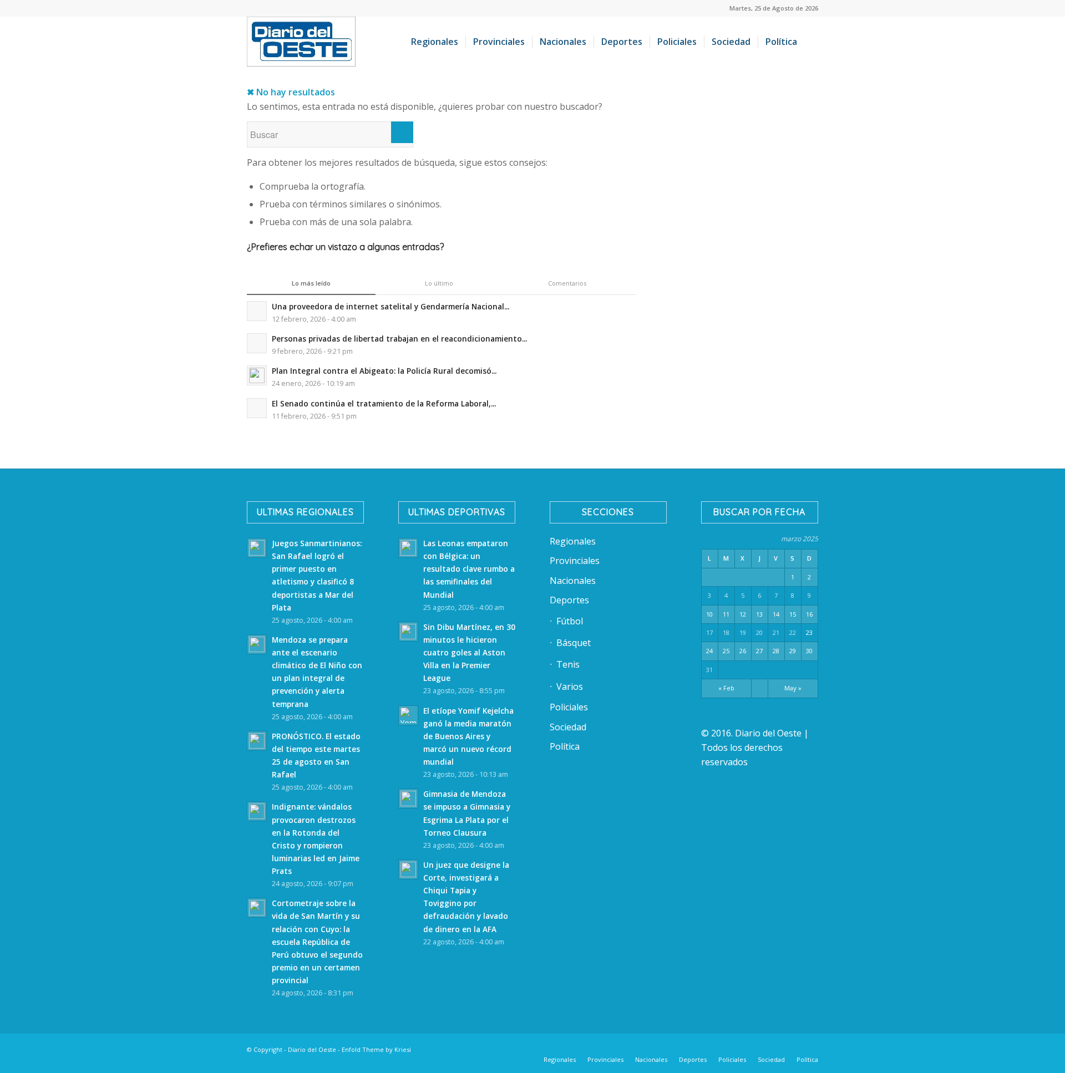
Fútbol (569, 621)
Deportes (569, 600)
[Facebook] (676, 1048)
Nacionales (573, 580)
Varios (569, 686)
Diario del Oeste (312, 1049)
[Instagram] (743, 1048)
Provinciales (575, 561)
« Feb (726, 688)
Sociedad (568, 727)
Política (565, 746)
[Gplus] (793, 1048)
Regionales (573, 541)
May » (793, 688)
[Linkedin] (693, 1048)
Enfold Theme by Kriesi (376, 1049)
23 (809, 632)
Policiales (569, 707)
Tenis (568, 664)
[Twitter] (710, 1048)
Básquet (573, 643)
